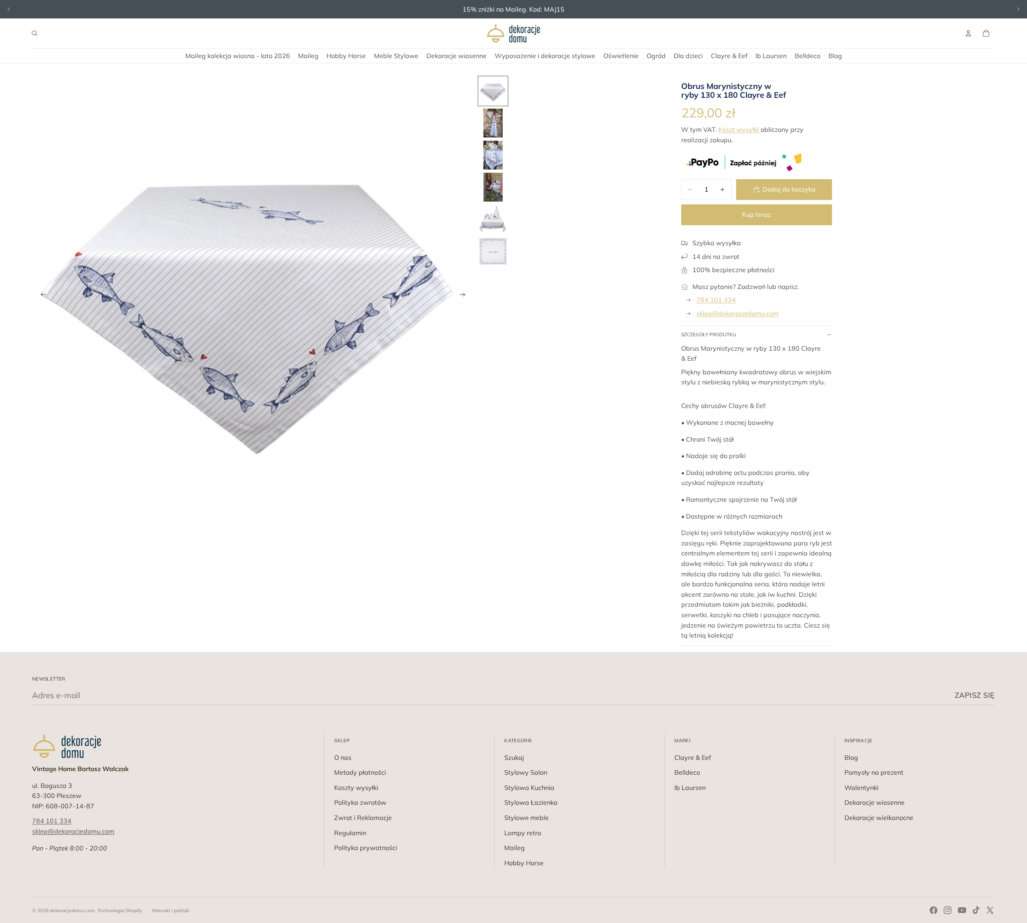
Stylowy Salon (525, 772)
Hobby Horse (524, 863)
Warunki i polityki (170, 910)
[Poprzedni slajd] (9, 9)
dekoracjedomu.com (72, 910)
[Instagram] (947, 910)
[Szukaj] (34, 33)
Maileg (514, 848)
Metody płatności (360, 772)
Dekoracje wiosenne (874, 802)
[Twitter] (990, 910)
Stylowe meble (526, 818)
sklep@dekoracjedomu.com (737, 313)
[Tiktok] (976, 910)
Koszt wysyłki (739, 129)
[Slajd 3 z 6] (493, 155)
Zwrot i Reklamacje (363, 818)
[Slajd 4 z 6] (493, 187)
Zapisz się (975, 695)
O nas (342, 757)
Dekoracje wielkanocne (878, 818)
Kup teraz (756, 214)
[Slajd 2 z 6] (493, 123)
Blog (851, 757)
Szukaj (514, 757)
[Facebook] (933, 910)
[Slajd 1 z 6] (493, 91)
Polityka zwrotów (360, 802)
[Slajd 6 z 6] (493, 251)
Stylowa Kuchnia (529, 788)
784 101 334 (716, 300)
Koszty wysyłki (356, 788)
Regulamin (350, 833)
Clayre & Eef (692, 757)
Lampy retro (522, 833)
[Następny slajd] (1018, 9)
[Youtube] (962, 910)
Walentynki (861, 788)
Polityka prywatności (365, 848)
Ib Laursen (690, 788)
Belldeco (687, 772)
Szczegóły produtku (708, 334)
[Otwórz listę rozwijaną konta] (968, 33)
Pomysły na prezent (873, 772)
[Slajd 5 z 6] (493, 219)
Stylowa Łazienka (531, 802)
